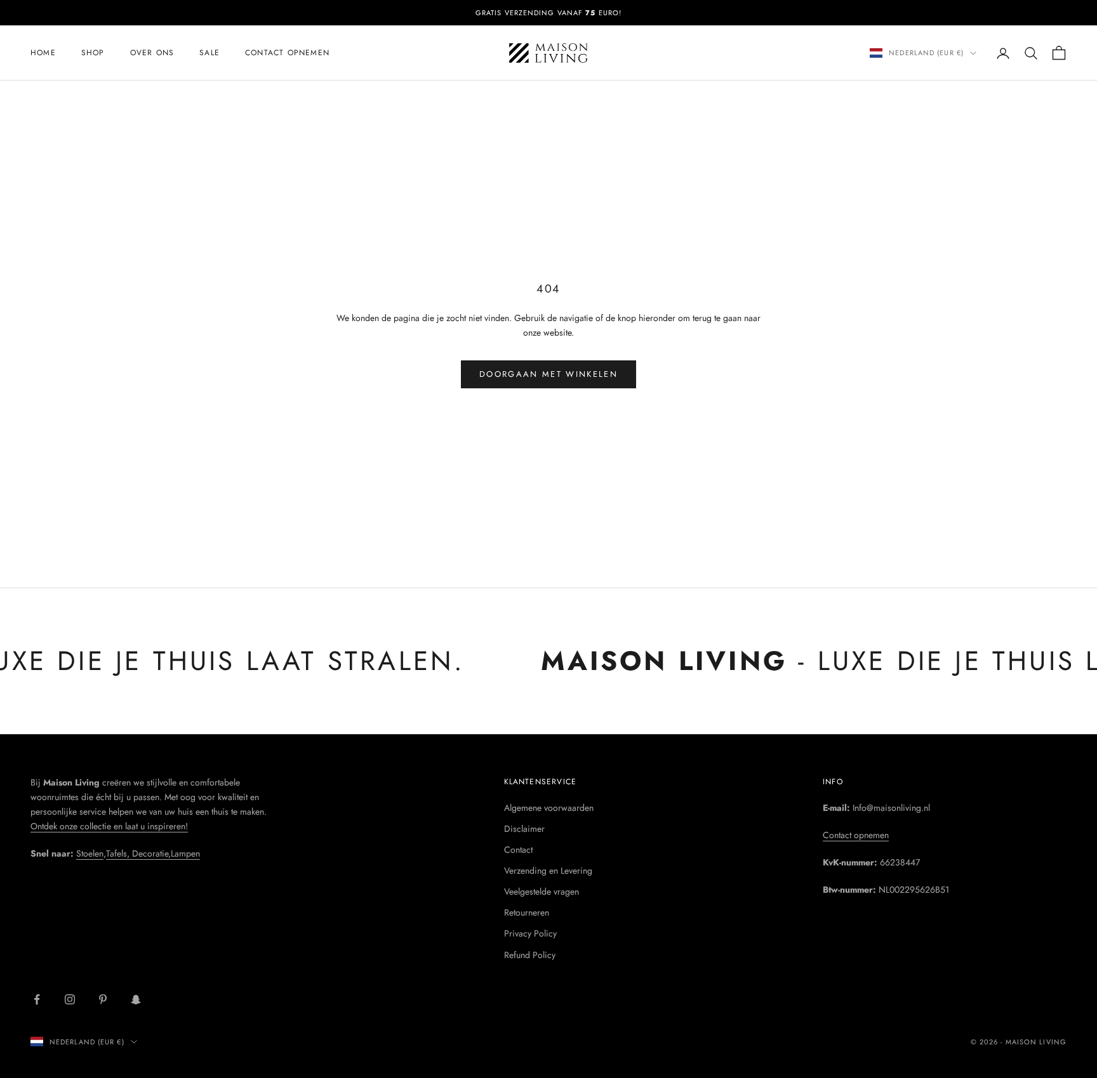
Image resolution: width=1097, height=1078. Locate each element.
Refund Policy (529, 955)
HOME (43, 52)
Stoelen (89, 853)
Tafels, (119, 853)
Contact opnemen (287, 52)
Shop (93, 52)
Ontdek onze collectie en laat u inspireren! (109, 826)
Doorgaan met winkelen (548, 374)
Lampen (185, 853)
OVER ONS (152, 52)
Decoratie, (151, 853)
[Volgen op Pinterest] (102, 999)
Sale (209, 52)
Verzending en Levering (548, 870)
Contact (518, 849)
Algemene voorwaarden (549, 807)
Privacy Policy (530, 933)
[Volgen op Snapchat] (136, 999)
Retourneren (526, 912)
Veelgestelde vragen (541, 891)
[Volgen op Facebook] (36, 999)
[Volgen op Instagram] (69, 999)
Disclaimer (524, 828)
